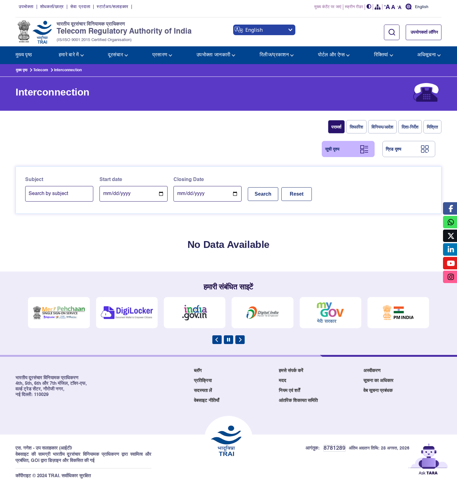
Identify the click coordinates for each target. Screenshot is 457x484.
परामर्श (336, 127)
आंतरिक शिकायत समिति (298, 400)
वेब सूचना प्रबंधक (378, 390)
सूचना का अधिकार (378, 380)
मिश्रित (432, 127)
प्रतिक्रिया (203, 380)
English (421, 7)
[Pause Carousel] (228, 339)
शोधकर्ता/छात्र (52, 7)
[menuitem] (24, 55)
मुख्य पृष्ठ (21, 70)
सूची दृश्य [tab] (332, 149)
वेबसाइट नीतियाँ (206, 400)
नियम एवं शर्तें (289, 390)
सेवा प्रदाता (80, 7)
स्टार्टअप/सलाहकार (112, 7)
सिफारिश (356, 127)
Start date (110, 179)
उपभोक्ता (26, 7)
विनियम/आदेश (382, 127)
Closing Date (188, 179)
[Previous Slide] (217, 339)
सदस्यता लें (203, 390)
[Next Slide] (240, 339)
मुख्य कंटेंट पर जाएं (327, 7)
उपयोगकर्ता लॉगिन (424, 32)
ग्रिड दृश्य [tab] (393, 149)
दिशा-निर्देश (410, 127)
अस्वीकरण (372, 370)
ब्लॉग (198, 370)
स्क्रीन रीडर (354, 7)
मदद (282, 380)
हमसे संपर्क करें (291, 370)
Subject (34, 179)
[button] (369, 7)
